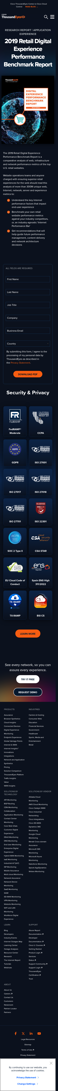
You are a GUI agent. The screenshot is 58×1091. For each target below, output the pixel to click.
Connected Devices (12, 726)
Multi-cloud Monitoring (13, 874)
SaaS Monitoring (11, 889)
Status (31, 960)
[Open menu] (51, 17)
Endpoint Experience (12, 737)
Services (32, 956)
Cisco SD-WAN (35, 823)
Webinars (8, 968)
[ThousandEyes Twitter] (23, 1033)
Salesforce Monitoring (38, 864)
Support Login (35, 968)
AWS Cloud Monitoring (38, 804)
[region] (28, 1074)
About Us (8, 990)
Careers (7, 994)
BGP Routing (9, 804)
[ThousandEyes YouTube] (39, 1033)
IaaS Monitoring (10, 859)
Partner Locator (10, 1009)
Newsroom (8, 1005)
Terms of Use (27, 1050)
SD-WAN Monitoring (12, 897)
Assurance (8, 715)
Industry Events (10, 938)
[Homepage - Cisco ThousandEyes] (16, 16)
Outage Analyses (11, 949)
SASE (6, 893)
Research (8, 956)
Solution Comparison (12, 771)
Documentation (35, 934)
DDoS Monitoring (11, 837)
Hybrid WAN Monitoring (14, 856)
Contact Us (8, 997)
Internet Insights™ (11, 748)
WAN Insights (9, 786)
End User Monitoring (12, 845)
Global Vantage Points (13, 741)
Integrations (9, 756)
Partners (7, 1012)
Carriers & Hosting (36, 715)
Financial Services (36, 726)
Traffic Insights (10, 778)
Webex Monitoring (36, 871)
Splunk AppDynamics (37, 868)
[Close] (51, 1063)
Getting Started (35, 949)
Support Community (37, 964)
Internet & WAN (10, 745)
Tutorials (7, 964)
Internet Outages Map (13, 941)
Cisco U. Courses (36, 945)
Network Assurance (12, 878)
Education (33, 722)
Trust (31, 979)
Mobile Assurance (11, 871)
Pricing (7, 767)
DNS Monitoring (10, 841)
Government (34, 730)
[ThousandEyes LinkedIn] (31, 1033)
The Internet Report (12, 960)
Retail (31, 745)
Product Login (35, 953)
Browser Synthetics (12, 719)
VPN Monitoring (10, 900)
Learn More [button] (27, 633)
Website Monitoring (12, 904)
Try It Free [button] (27, 679)
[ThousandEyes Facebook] (16, 1033)
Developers (9, 934)
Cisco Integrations (36, 819)
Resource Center (11, 953)
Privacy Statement (20, 362)
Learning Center (10, 945)
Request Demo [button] (27, 692)
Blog (6, 930)
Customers (8, 1001)
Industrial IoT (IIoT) (11, 863)
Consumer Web (35, 719)
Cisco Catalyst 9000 (37, 808)
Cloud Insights (10, 722)
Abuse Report (34, 930)
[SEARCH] (45, 17)
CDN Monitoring (10, 807)
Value (6, 782)
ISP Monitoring (10, 867)
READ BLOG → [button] (31, 7)
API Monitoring (10, 800)
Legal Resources (28, 1039)
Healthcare (33, 734)
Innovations (9, 752)
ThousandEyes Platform (14, 775)
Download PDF (27, 374)
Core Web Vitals (10, 826)
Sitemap (27, 1045)
